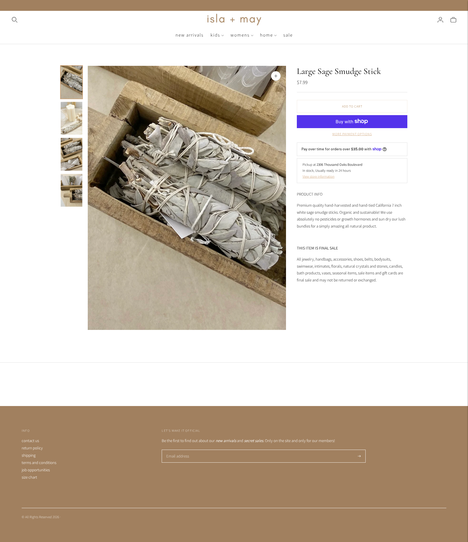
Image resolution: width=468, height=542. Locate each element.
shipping (28, 455)
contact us (30, 440)
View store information (318, 176)
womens (240, 35)
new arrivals (190, 35)
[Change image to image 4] (71, 190)
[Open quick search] (108, 20)
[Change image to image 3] (71, 154)
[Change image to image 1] (71, 82)
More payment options (352, 134)
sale (288, 35)
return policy (32, 447)
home (266, 35)
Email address (177, 450)
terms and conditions (39, 462)
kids (215, 35)
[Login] (440, 20)
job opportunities (36, 469)
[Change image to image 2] (71, 118)
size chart (29, 477)
